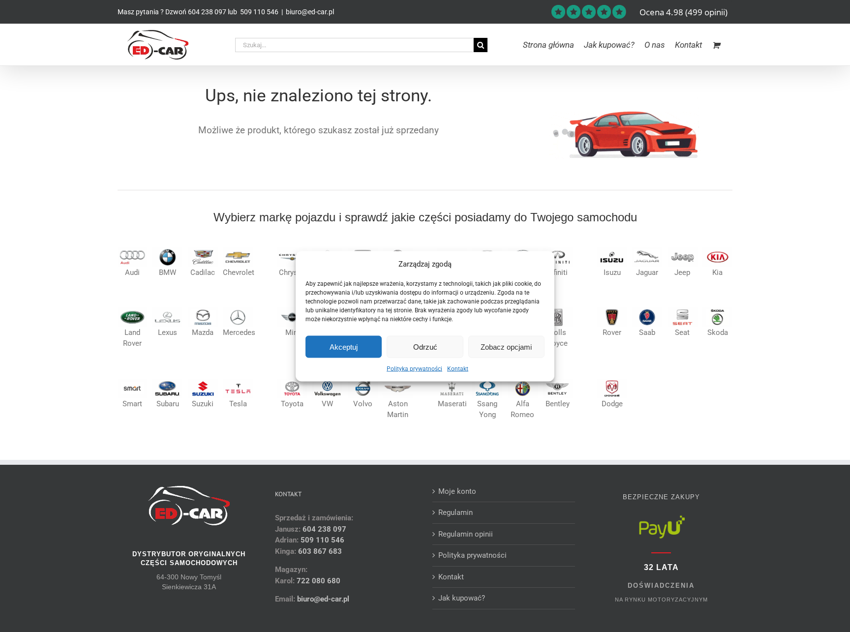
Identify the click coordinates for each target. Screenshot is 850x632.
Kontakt (457, 368)
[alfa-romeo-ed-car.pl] (523, 382)
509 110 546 (258, 12)
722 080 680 (317, 580)
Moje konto (457, 491)
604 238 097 (207, 12)
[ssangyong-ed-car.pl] (487, 382)
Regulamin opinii (465, 534)
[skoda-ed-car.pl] (717, 310)
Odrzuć (425, 346)
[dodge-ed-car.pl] (612, 382)
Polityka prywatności (414, 368)
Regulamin (455, 512)
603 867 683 (320, 551)
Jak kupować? (461, 598)
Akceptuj (344, 346)
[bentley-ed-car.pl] (558, 382)
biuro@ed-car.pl (310, 12)
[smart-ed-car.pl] (133, 382)
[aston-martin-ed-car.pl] (398, 382)
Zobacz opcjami (506, 346)
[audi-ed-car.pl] (133, 250)
